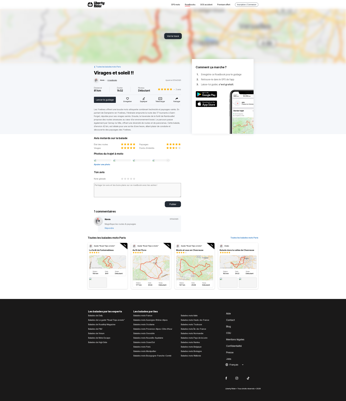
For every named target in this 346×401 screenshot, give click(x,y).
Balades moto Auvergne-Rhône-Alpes (150, 320)
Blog (228, 326)
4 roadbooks (112, 80)
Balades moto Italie (189, 316)
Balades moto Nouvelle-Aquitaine (148, 338)
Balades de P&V (95, 329)
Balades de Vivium (96, 333)
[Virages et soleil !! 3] (142, 160)
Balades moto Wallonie (191, 356)
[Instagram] (236, 378)
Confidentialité (234, 346)
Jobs (228, 359)
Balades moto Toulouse (191, 324)
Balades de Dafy (95, 316)
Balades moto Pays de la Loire (194, 338)
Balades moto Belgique (191, 347)
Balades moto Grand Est (144, 342)
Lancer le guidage (105, 99)
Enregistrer (127, 101)
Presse (229, 352)
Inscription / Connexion (246, 4)
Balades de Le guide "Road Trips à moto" (106, 320)
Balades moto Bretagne (191, 351)
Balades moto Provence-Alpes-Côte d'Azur (152, 329)
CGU (228, 333)
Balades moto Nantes (190, 342)
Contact (230, 320)
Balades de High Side (97, 342)
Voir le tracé (173, 36)
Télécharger (160, 101)
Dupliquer (143, 101)
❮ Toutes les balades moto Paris (107, 67)
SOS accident (206, 4)
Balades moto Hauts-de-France (195, 320)
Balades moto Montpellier (144, 351)
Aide (228, 313)
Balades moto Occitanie (143, 324)
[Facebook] (226, 378)
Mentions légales (235, 339)
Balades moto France (142, 316)
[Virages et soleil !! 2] (122, 160)
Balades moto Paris (142, 347)
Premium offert (223, 4)
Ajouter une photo (102, 164)
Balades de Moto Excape (99, 338)
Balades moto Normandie (192, 333)
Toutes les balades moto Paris (244, 238)
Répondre (109, 228)
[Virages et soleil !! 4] (161, 160)
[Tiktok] (248, 378)
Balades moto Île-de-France (193, 329)
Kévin (102, 80)
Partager (176, 101)
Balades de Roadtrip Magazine (101, 324)
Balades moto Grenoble (144, 333)
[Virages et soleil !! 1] (103, 160)
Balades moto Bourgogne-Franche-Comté (152, 356)
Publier (172, 204)
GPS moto (175, 4)
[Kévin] (96, 80)
